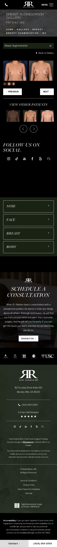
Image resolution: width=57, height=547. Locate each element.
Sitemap (28, 493)
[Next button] (33, 129)
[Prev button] (23, 129)
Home (10, 29)
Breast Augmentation (22, 33)
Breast (38, 29)
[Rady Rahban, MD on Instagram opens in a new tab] (8, 159)
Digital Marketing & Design (31, 505)
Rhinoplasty (28, 442)
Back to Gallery (46, 53)
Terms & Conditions (28, 480)
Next (46, 91)
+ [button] (49, 205)
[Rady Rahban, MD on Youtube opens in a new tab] (24, 159)
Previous (13, 91)
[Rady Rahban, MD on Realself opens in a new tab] (48, 159)
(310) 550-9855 (43, 532)
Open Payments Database (29, 489)
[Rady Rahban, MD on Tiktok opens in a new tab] (16, 159)
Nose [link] (11, 206)
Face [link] (10, 220)
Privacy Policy (29, 485)
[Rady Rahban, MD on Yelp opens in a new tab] (40, 159)
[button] (51, 4)
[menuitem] (8, 159)
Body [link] (11, 247)
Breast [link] (13, 233)
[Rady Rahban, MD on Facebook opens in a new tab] (32, 159)
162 (44, 33)
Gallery (23, 29)
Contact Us (27, 338)
